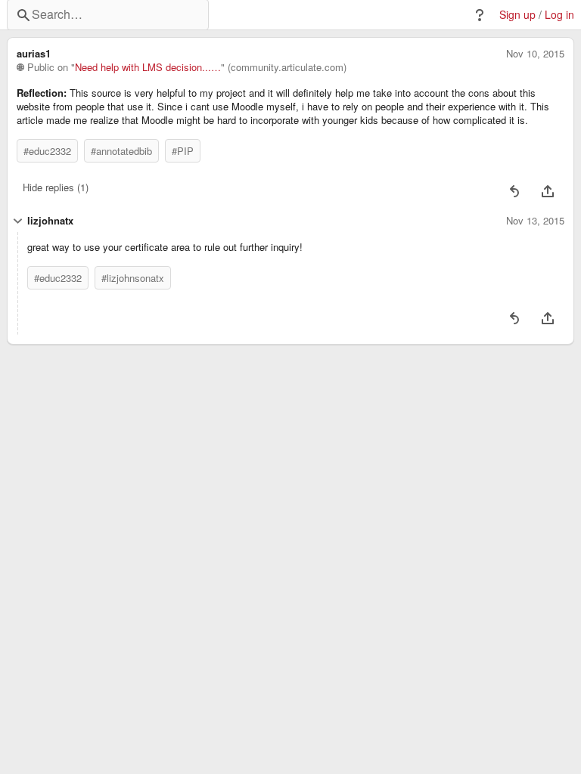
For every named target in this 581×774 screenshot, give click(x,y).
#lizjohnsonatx (132, 278)
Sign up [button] (517, 15)
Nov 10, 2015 (535, 53)
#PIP (183, 151)
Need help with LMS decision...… (148, 67)
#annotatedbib (121, 151)
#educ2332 (47, 151)
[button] (479, 15)
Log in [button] (559, 15)
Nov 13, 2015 (535, 221)
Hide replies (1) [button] (56, 187)
